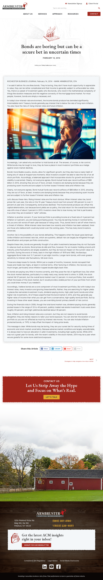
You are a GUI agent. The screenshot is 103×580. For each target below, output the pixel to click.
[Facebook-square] (58, 566)
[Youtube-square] (51, 566)
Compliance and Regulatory (34, 561)
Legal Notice (52, 561)
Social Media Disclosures (69, 561)
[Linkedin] (44, 566)
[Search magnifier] (99, 8)
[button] (44, 349)
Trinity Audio (45, 65)
